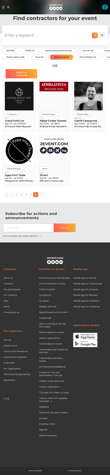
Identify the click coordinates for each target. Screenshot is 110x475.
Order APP (9, 363)
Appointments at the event (53, 312)
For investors (10, 295)
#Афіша (44, 126)
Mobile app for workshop (86, 306)
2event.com (33, 470)
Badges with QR (47, 306)
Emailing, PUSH (47, 424)
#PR (21, 181)
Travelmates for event (50, 344)
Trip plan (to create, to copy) (54, 392)
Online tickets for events (52, 283)
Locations (11, 114)
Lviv (7, 118)
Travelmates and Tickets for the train (53, 351)
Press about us (11, 312)
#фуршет (26, 126)
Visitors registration (49, 386)
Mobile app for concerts (85, 289)
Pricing (7, 340)
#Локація (10, 126)
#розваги (61, 126)
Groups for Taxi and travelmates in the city (50, 374)
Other (45, 169)
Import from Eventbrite (16, 351)
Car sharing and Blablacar (52, 366)
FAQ (6, 398)
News (7, 306)
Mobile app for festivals (85, 295)
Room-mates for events (51, 332)
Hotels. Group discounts (51, 381)
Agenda (43, 429)
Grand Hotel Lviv (14, 120)
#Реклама (29, 181)
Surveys (43, 418)
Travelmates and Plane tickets (51, 359)
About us (8, 278)
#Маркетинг (12, 181)
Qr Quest (44, 301)
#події (52, 126)
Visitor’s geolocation (49, 338)
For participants (12, 289)
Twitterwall (45, 318)
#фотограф (91, 126)
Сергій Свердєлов (85, 120)
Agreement (9, 380)
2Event (44, 175)
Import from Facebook (15, 357)
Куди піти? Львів (15, 175)
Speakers (44, 407)
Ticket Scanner (47, 289)
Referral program (48, 435)
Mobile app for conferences (87, 283)
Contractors (45, 295)
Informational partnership (17, 374)
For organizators (12, 368)
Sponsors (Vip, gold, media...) (53, 412)
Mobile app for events (84, 278)
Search (95, 35)
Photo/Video (83, 114)
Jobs (6, 301)
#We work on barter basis (51, 180)
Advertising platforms (50, 114)
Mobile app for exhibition (86, 301)
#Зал (18, 126)
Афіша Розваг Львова (53, 120)
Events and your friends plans (54, 278)
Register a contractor (21, 73)
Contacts (8, 283)
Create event (10, 345)
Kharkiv (78, 118)
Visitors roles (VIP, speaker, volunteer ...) (53, 399)
